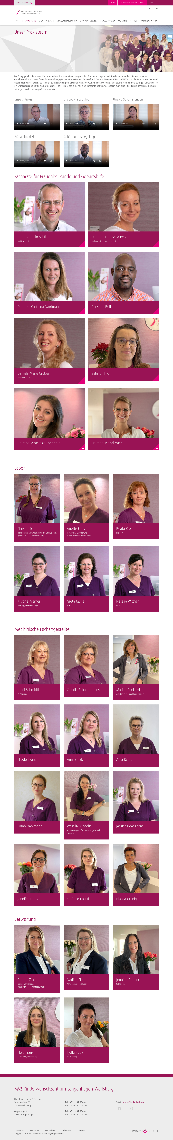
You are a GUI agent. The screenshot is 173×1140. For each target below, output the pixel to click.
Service (133, 21)
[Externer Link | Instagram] (133, 1108)
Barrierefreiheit (50, 1130)
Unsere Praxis (29, 21)
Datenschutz (34, 1130)
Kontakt (152, 3)
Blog (113, 3)
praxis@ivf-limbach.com (134, 1102)
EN (157, 8)
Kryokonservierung (67, 21)
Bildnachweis (67, 1130)
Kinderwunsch (46, 21)
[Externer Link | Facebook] (122, 1108)
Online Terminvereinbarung (132, 3)
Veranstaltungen (149, 21)
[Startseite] (29, 12)
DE (150, 8)
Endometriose (107, 21)
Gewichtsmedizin (88, 21)
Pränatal (122, 21)
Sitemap (81, 1130)
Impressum (20, 1130)
